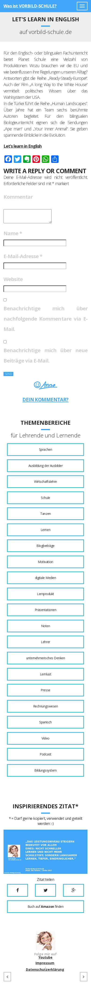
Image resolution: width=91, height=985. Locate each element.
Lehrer (45, 642)
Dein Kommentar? (45, 399)
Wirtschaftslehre (45, 481)
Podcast (45, 754)
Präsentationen (45, 610)
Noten (45, 626)
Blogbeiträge (45, 545)
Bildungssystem (45, 770)
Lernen (45, 529)
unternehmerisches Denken (45, 658)
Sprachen (45, 449)
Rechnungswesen (45, 706)
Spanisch (45, 722)
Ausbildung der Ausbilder (45, 465)
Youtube (45, 957)
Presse (45, 690)
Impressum (44, 963)
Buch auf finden (45, 906)
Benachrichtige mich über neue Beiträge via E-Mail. (46, 355)
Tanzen (45, 513)
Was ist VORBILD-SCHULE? (30, 6)
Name (13, 233)
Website (13, 278)
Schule (45, 497)
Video (45, 738)
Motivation (45, 562)
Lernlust (45, 674)
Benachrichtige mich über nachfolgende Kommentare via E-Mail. (46, 318)
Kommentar (18, 196)
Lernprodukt (45, 594)
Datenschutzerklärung (45, 969)
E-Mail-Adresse (23, 256)
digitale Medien (45, 577)
